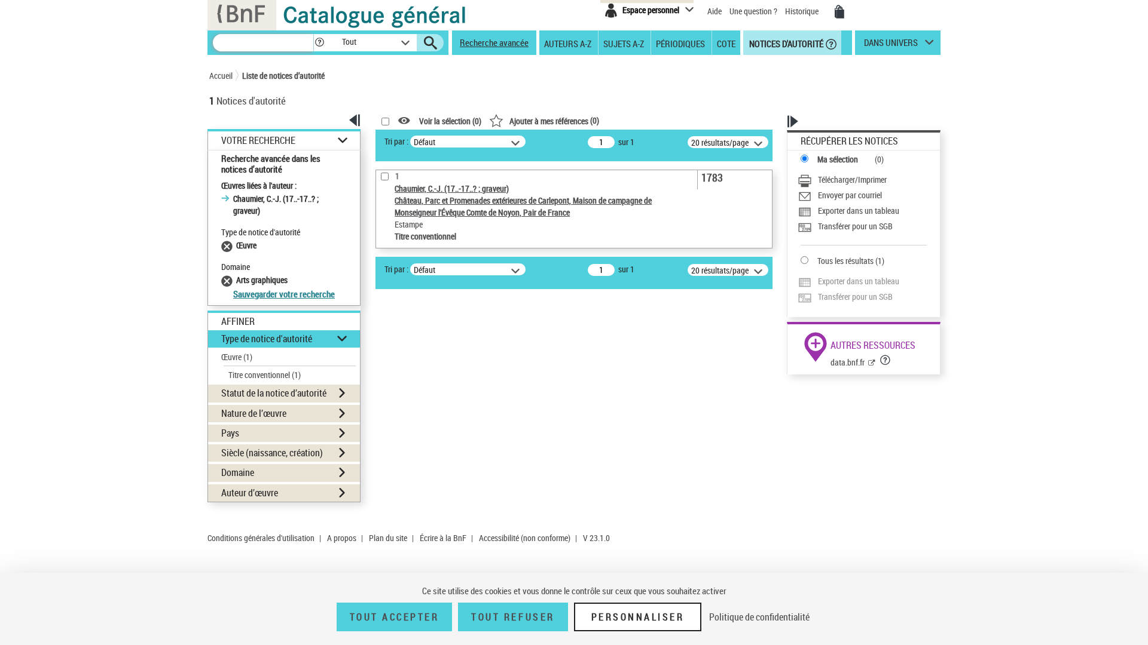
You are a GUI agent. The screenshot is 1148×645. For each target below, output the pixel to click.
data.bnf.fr (848, 362)
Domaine (237, 472)
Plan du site (388, 537)
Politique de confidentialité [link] (759, 617)
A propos (341, 537)
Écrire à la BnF (443, 537)
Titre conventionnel (264, 374)
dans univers (891, 45)
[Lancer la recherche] (430, 43)
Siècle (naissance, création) (272, 452)
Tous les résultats (845, 260)
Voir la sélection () (450, 121)
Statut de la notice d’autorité (273, 393)
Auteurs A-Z (567, 43)
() (554, 120)
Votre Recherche (258, 140)
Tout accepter (394, 617)
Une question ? (754, 11)
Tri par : (396, 141)
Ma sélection (837, 159)
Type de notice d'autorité (266, 338)
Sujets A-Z (623, 43)
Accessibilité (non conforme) (524, 537)
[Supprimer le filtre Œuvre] (228, 245)
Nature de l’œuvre (253, 413)
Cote (726, 43)
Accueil (221, 75)
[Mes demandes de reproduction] (839, 12)
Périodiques (680, 43)
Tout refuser (512, 617)
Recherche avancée (494, 42)
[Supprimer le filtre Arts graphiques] (228, 279)
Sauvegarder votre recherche (284, 294)
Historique (802, 11)
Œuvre (236, 357)
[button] (319, 42)
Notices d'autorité (785, 43)
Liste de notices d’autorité (283, 75)
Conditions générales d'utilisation (261, 537)
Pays (230, 433)
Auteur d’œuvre (249, 492)
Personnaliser (638, 617)
